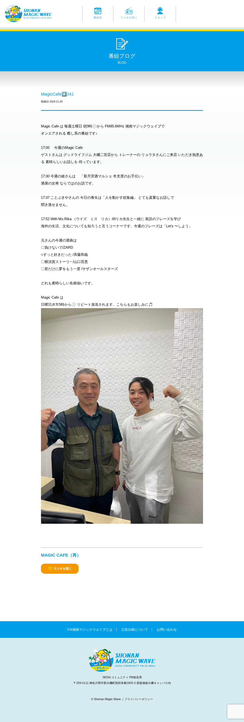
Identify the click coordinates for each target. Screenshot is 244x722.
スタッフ (160, 17)
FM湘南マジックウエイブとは (89, 629)
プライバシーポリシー (138, 699)
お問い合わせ (167, 629)
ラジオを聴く (128, 17)
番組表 (97, 17)
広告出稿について (134, 629)
